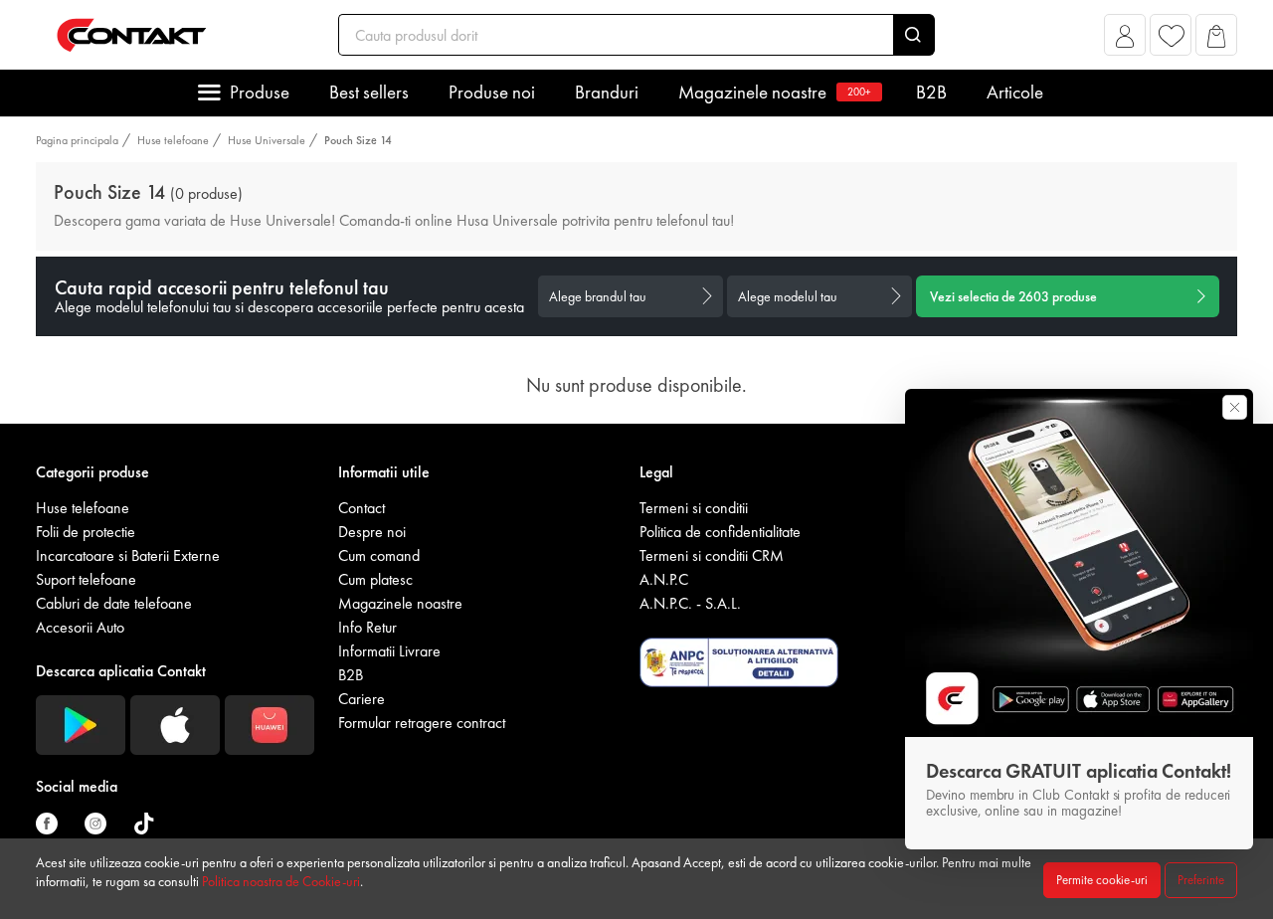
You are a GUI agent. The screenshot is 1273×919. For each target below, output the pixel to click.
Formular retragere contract (421, 722)
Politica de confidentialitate (720, 531)
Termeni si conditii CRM (711, 555)
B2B (931, 92)
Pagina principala (77, 140)
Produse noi (492, 92)
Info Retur (367, 627)
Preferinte (1201, 879)
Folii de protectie (85, 531)
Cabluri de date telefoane (114, 603)
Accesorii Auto (80, 627)
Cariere (361, 698)
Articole (1015, 92)
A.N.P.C (663, 579)
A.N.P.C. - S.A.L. (690, 603)
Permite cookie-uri (1102, 879)
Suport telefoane (86, 579)
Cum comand (379, 555)
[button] (1125, 40)
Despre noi (372, 531)
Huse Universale (266, 140)
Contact (361, 507)
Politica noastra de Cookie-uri (281, 881)
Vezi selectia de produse (1013, 296)
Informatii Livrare (389, 651)
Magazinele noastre (774, 92)
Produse (259, 92)
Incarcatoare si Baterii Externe (128, 555)
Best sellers (369, 92)
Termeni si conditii (693, 507)
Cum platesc (375, 579)
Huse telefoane (173, 140)
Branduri (606, 92)
